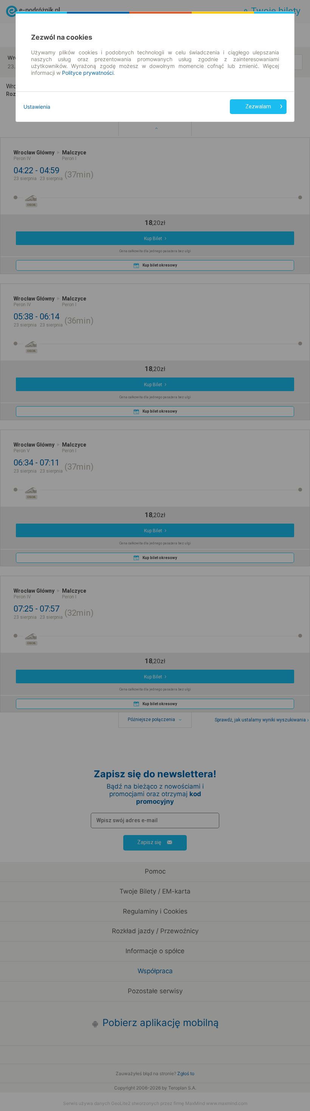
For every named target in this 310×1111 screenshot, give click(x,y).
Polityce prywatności (87, 72)
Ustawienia (36, 106)
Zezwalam (258, 106)
